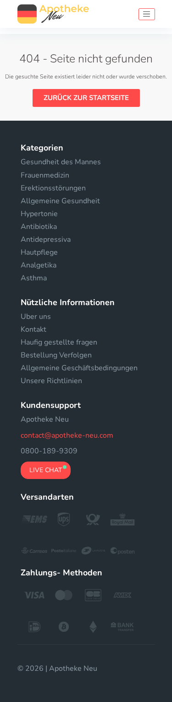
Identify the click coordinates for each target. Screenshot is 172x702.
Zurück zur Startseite (86, 97)
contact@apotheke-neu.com (67, 435)
